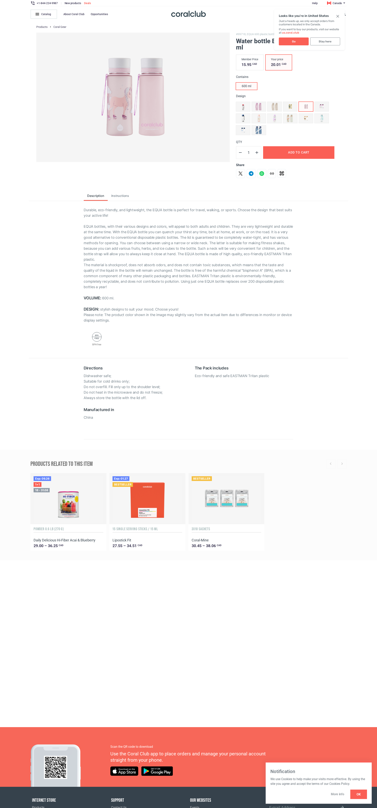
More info (337, 794)
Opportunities (99, 14)
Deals (87, 3)
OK (359, 794)
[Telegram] (251, 173)
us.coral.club (290, 32)
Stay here (325, 41)
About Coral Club (73, 14)
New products (73, 3)
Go (294, 41)
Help (315, 3)
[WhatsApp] (261, 173)
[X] (240, 173)
